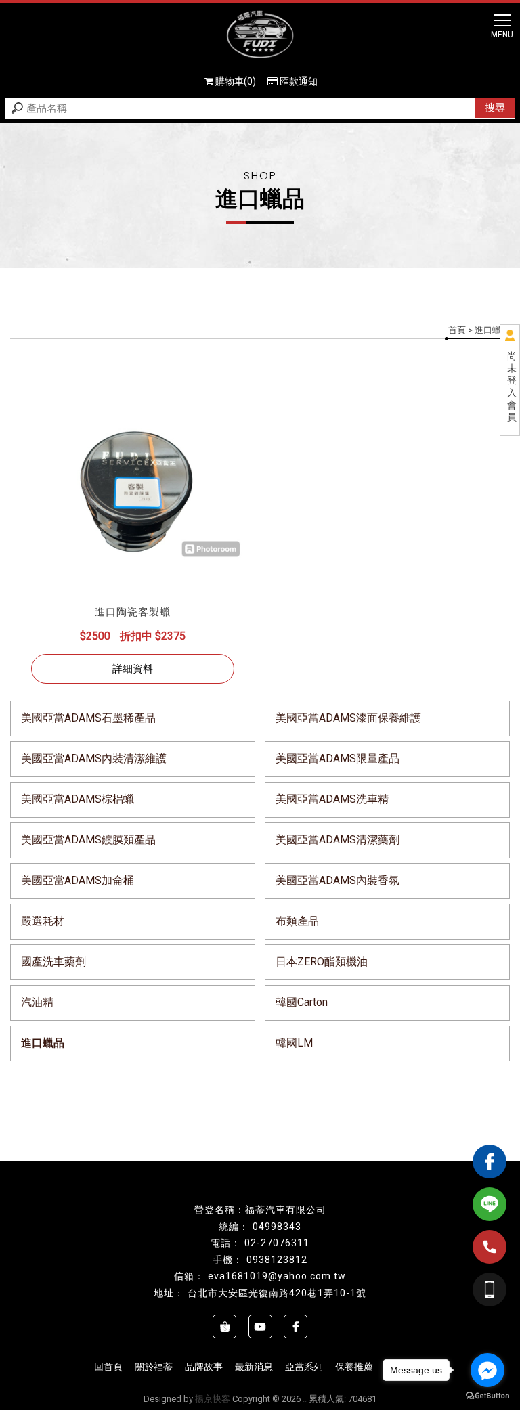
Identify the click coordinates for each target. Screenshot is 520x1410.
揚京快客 (212, 1399)
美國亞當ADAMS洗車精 (332, 799)
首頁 (457, 330)
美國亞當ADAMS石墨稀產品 (88, 717)
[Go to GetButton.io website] (487, 1396)
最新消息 (254, 1366)
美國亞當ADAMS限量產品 (337, 758)
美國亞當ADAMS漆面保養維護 (348, 717)
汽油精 (37, 1002)
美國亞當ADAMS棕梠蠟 (77, 799)
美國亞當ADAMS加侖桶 (77, 880)
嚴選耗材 (42, 921)
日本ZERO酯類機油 (322, 961)
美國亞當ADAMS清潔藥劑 (337, 839)
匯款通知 (299, 81)
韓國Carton (302, 1002)
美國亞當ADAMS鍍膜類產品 (88, 839)
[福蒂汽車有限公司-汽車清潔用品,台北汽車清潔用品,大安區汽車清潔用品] (260, 36)
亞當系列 (304, 1366)
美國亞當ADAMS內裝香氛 (337, 880)
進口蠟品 (42, 1042)
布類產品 (297, 921)
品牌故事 (204, 1366)
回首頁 (108, 1366)
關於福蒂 (154, 1366)
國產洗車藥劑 (53, 961)
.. (305, 1399)
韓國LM (294, 1042)
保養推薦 (354, 1366)
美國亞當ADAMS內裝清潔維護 (94, 758)
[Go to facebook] (487, 1370)
